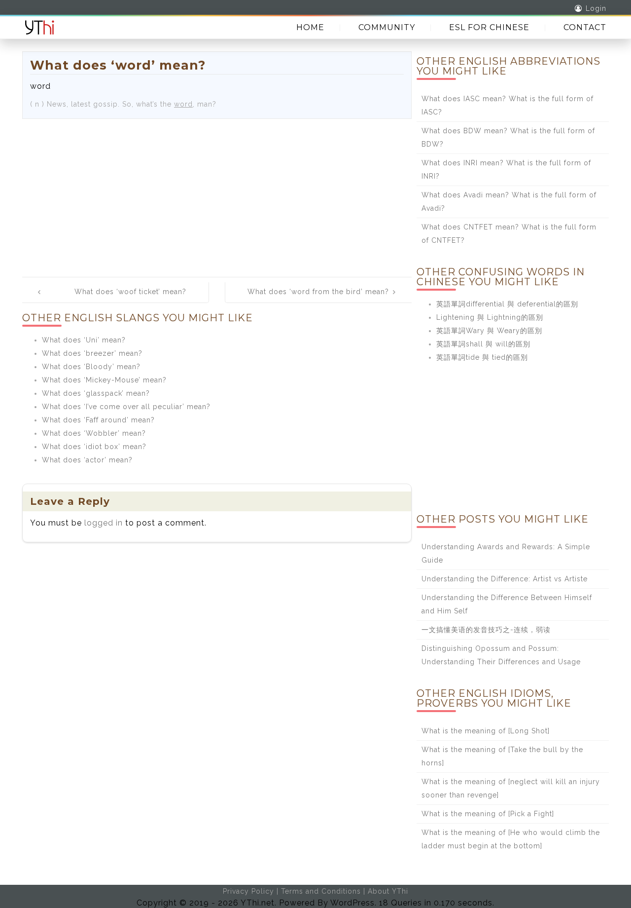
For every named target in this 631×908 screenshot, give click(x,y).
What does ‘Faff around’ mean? (98, 420)
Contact (584, 27)
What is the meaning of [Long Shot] (485, 731)
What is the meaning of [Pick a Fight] (487, 814)
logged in (103, 523)
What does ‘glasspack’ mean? (96, 393)
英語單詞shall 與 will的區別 (483, 344)
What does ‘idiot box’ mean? (94, 447)
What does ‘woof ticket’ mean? (130, 292)
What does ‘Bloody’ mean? (91, 367)
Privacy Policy (248, 891)
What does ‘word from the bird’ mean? (318, 292)
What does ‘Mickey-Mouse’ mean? (104, 380)
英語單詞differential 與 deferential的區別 (507, 304)
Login (596, 8)
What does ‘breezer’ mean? (92, 353)
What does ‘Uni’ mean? (84, 340)
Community (386, 27)
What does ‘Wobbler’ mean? (94, 433)
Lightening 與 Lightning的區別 (489, 317)
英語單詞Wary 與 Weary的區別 (489, 331)
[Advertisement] (217, 193)
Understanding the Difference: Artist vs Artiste (504, 579)
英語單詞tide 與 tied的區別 (482, 357)
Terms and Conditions (321, 891)
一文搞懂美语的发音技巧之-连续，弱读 (486, 630)
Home (310, 27)
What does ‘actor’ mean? (87, 460)
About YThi (388, 891)
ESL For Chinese (489, 27)
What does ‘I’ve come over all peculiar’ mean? (126, 407)
